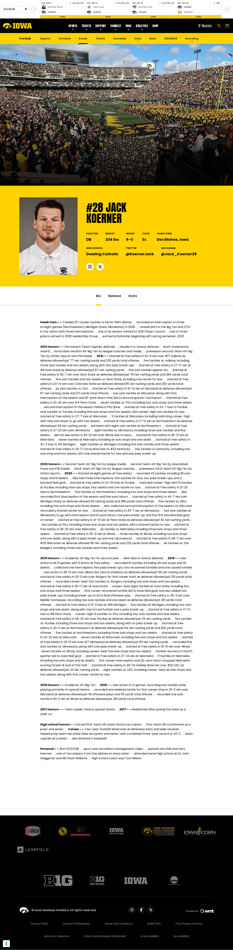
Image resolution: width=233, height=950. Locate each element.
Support (100, 26)
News (152, 38)
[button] (34, 9)
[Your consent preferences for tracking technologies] (6, 943)
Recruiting (192, 38)
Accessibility (181, 936)
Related (114, 296)
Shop (155, 26)
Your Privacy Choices (188, 923)
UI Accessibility (150, 936)
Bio (98, 296)
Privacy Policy (39, 923)
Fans (128, 26)
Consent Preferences (76, 923)
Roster (83, 38)
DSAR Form (154, 923)
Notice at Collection (56, 936)
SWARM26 (170, 38)
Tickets (86, 26)
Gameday (119, 38)
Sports (72, 26)
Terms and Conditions (118, 923)
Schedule (65, 38)
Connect (115, 26)
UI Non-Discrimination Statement (105, 936)
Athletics (142, 26)
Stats (137, 38)
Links (62, 16)
